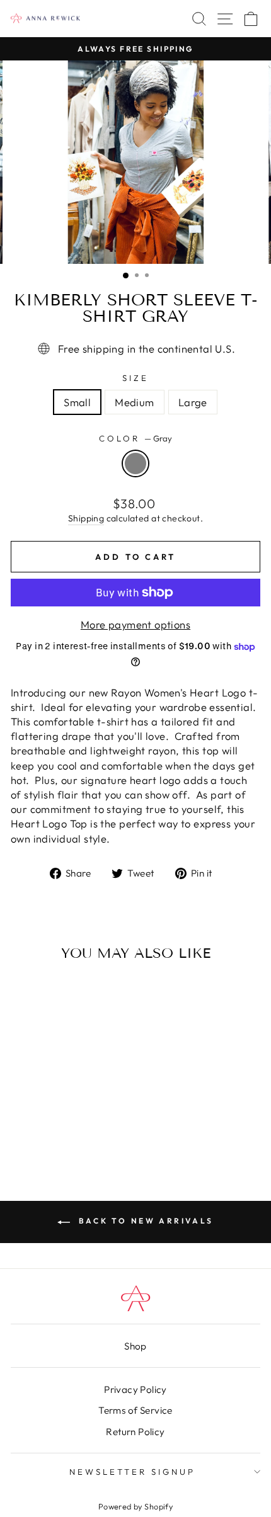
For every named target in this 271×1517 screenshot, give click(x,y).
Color (135, 438)
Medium (134, 402)
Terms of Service (135, 1410)
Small (77, 402)
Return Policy (135, 1432)
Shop (135, 1346)
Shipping (86, 518)
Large (192, 402)
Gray (135, 463)
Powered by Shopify (135, 1506)
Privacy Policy (135, 1389)
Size (135, 378)
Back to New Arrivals (144, 1220)
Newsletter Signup (132, 1472)
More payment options (135, 624)
